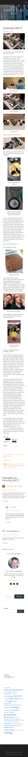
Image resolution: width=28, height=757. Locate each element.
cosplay (5, 465)
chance (10, 692)
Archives (6, 675)
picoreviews (9, 717)
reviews (11, 722)
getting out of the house (11, 705)
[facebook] (11, 584)
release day (6, 722)
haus (19, 705)
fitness (21, 698)
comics (15, 692)
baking (8, 687)
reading (7, 720)
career (5, 692)
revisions (16, 722)
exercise (6, 698)
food (5, 701)
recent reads (15, 720)
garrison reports (7, 703)
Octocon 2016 (6, 460)
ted (20, 725)
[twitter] (14, 584)
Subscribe (19, 596)
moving (6, 712)
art (5, 687)
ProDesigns (19, 754)
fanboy (16, 699)
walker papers (9, 730)
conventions (21, 464)
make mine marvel (8, 710)
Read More (14, 580)
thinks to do (8, 727)
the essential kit (14, 10)
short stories (7, 723)
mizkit (11, 507)
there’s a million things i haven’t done (7, 456)
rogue (14, 467)
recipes (22, 720)
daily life (18, 696)
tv (14, 727)
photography (10, 715)
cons (16, 464)
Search (6, 608)
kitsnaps (15, 707)
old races (11, 712)
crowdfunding (8, 696)
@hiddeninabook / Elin (12, 486)
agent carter (10, 464)
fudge (13, 465)
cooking (13, 693)
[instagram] (17, 584)
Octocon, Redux (18, 454)
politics (16, 717)
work (22, 730)
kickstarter (7, 707)
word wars (17, 730)
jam (17, 465)
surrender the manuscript (17, 723)
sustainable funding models (11, 725)
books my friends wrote (13, 690)
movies (16, 710)
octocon (10, 467)
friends (10, 465)
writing (8, 732)
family (11, 699)
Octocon (18, 74)
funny (15, 701)
